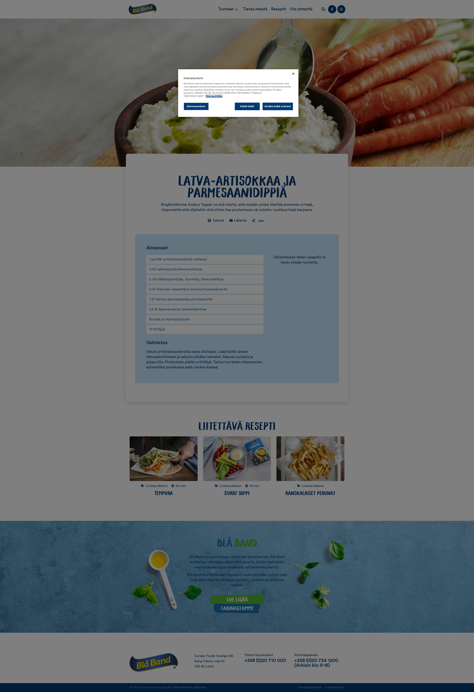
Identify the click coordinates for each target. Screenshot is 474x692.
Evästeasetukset (196, 106)
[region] (238, 93)
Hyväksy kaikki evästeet (278, 106)
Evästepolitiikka (214, 96)
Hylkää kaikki (247, 106)
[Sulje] (293, 74)
